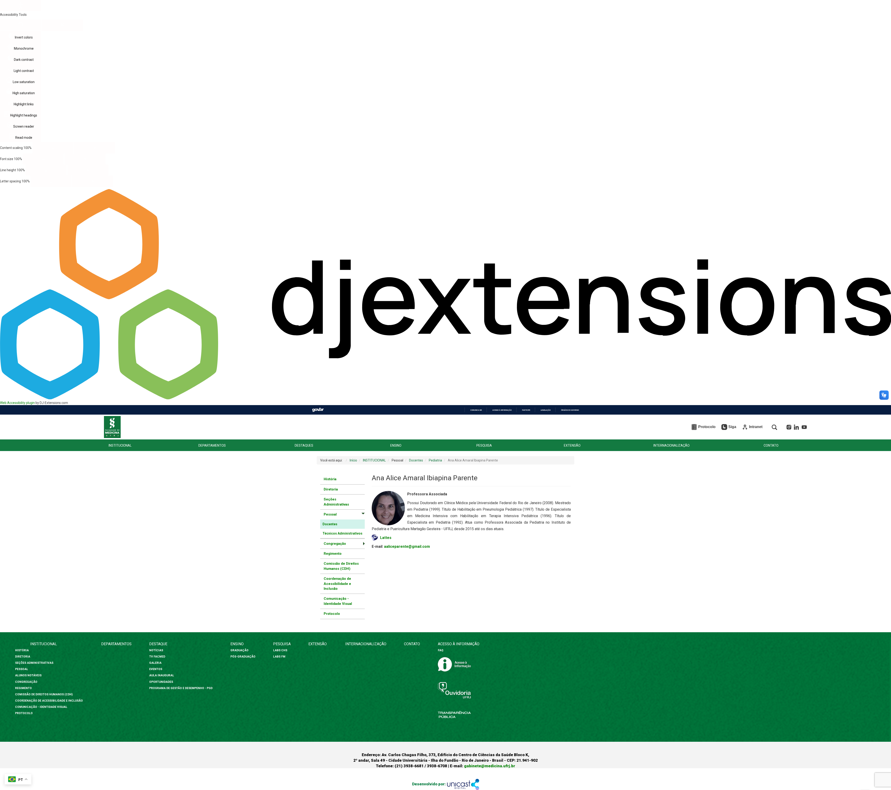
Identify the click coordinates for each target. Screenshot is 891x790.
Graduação (239, 650)
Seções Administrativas (336, 501)
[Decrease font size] (43, 158)
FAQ (440, 650)
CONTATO (771, 445)
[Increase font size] (85, 158)
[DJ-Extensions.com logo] (445, 398)
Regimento (333, 553)
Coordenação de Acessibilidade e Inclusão (337, 584)
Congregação (26, 682)
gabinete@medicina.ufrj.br (489, 766)
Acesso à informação (502, 410)
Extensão (317, 644)
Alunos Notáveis (28, 675)
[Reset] (20, 24)
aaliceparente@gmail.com (407, 546)
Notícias (156, 650)
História (330, 479)
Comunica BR (476, 410)
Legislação (546, 410)
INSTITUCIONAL (120, 445)
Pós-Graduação (242, 656)
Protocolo (332, 614)
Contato (412, 644)
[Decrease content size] (52, 147)
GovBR (318, 410)
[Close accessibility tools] (62, 25)
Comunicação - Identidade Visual (338, 601)
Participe (526, 410)
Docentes (330, 524)
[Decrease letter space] (50, 181)
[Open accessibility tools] (20, 5)
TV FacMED (157, 656)
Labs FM (279, 656)
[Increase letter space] (92, 181)
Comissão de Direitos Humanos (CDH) (341, 566)
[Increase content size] (94, 147)
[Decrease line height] (46, 170)
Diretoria (331, 489)
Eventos (155, 669)
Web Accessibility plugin (17, 403)
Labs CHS (280, 650)
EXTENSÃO (572, 445)
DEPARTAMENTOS (212, 445)
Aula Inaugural (161, 675)
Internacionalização (365, 644)
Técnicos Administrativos (342, 533)
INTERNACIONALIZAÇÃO (671, 445)
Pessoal (21, 669)
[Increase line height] (87, 170)
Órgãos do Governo (570, 410)
